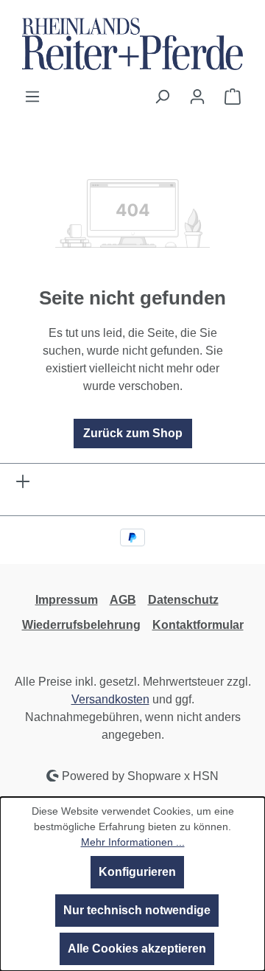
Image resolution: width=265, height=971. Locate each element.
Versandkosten (110, 699)
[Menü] (32, 96)
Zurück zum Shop (133, 433)
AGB (123, 600)
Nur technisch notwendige (137, 910)
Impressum (66, 600)
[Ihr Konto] (197, 96)
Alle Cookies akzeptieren (137, 948)
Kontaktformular (198, 625)
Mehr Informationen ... (133, 842)
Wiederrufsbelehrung (81, 625)
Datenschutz (183, 600)
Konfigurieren (137, 872)
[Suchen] (162, 96)
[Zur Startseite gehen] (132, 44)
